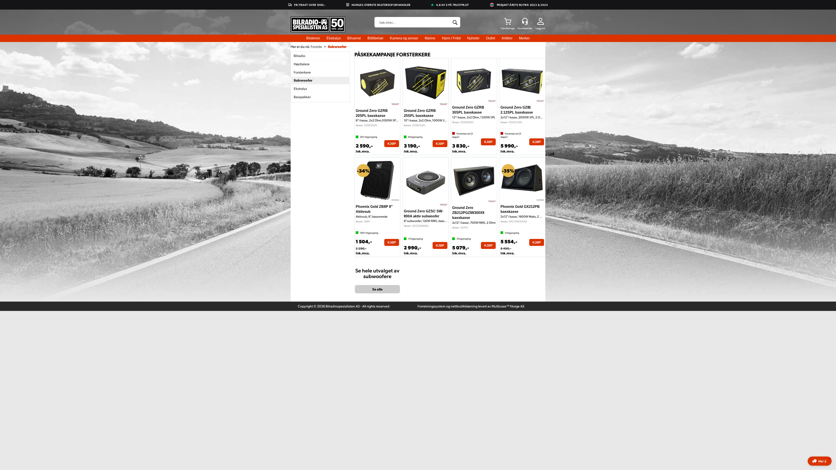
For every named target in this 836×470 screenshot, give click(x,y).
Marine (430, 38)
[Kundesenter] (524, 21)
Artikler (507, 38)
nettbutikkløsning (464, 306)
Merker (524, 38)
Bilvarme (354, 38)
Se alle (377, 289)
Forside (316, 46)
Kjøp (392, 143)
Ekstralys (334, 38)
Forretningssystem (431, 306)
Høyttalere (302, 64)
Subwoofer (337, 46)
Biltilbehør (375, 38)
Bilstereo (313, 38)
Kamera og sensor (404, 38)
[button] (820, 461)
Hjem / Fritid (451, 38)
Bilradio (299, 55)
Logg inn (540, 28)
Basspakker (302, 96)
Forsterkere (302, 72)
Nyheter (473, 38)
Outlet (490, 38)
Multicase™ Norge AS (508, 306)
